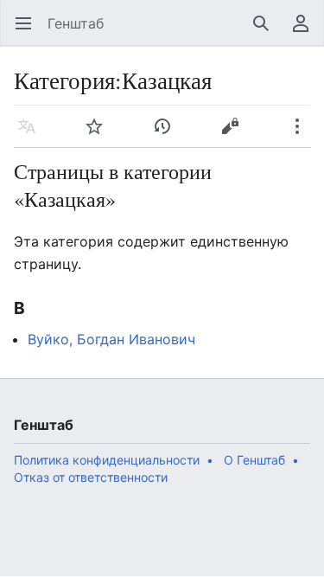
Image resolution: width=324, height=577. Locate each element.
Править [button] (235, 135)
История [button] (168, 135)
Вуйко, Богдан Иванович (111, 339)
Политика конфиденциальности (107, 459)
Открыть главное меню (29, 32)
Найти (266, 32)
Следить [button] (100, 135)
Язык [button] (32, 135)
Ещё (303, 135)
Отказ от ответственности (91, 477)
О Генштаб (254, 459)
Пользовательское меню (306, 32)
